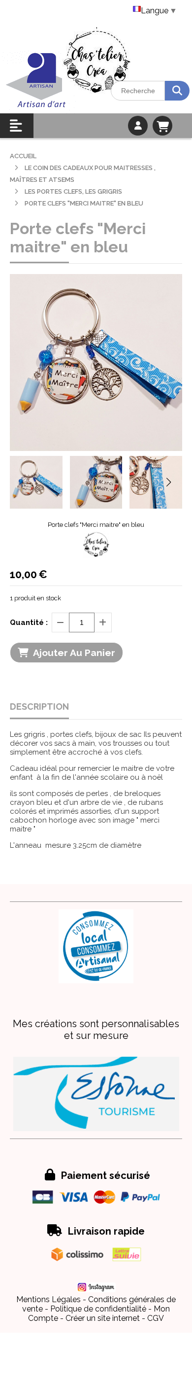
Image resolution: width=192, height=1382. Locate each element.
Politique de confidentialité (98, 1308)
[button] (168, 482)
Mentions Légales (48, 1299)
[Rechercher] (177, 91)
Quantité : (29, 622)
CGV (155, 1318)
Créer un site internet (102, 1318)
